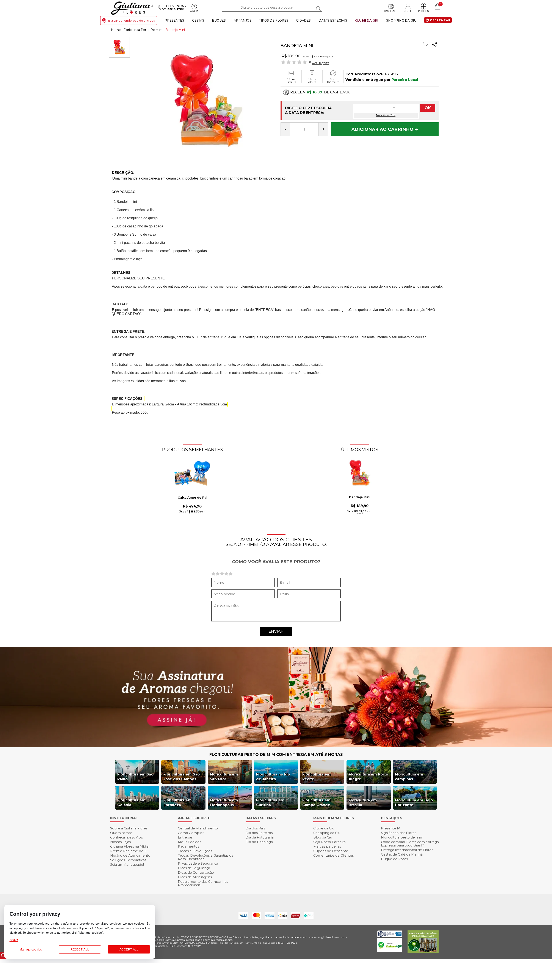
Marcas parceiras (327, 846)
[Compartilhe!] (435, 45)
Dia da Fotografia (260, 837)
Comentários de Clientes (333, 855)
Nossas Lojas (120, 842)
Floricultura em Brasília (363, 802)
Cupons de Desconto (330, 851)
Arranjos (242, 20)
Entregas (185, 837)
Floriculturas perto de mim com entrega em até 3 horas (276, 754)
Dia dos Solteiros (259, 833)
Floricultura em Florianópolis (224, 802)
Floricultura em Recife (316, 776)
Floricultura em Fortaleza (177, 802)
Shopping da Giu (401, 20)
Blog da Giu (322, 837)
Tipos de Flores (273, 20)
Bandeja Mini (359, 497)
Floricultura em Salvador (224, 776)
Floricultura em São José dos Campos (181, 776)
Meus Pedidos (189, 842)
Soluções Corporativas (128, 860)
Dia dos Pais (255, 828)
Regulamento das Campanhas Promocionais (203, 883)
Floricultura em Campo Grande (316, 802)
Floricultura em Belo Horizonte (414, 802)
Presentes (174, 20)
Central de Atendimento (198, 828)
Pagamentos (188, 846)
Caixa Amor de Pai (192, 498)
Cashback (391, 11)
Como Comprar (191, 833)
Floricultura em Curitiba (270, 802)
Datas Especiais (333, 20)
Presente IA (390, 828)
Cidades (303, 20)
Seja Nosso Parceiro (329, 842)
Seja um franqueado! (127, 864)
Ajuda (194, 11)
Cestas (198, 20)
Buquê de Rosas (394, 859)
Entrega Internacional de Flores (407, 850)
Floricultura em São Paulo (135, 776)
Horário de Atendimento (130, 855)
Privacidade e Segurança (198, 863)
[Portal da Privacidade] (389, 936)
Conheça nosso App (126, 837)
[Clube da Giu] (276, 746)
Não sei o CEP (385, 115)
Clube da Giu (366, 20)
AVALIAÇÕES (320, 63)
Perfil (408, 10)
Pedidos (423, 11)
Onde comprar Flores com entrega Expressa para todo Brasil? (410, 843)
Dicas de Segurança (194, 868)
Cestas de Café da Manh (402, 854)
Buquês (219, 20)
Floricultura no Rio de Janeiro (273, 776)
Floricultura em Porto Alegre (368, 776)
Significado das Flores (398, 833)
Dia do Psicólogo (259, 842)
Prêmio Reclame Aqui (128, 851)
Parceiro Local (405, 80)
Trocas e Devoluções (195, 851)
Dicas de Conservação (196, 872)
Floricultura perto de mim (402, 837)
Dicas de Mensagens (195, 877)
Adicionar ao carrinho (383, 129)
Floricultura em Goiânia (131, 802)
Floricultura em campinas (409, 776)
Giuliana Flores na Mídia (129, 846)
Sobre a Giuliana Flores (128, 828)
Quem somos (121, 833)
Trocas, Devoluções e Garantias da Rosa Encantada (205, 857)
